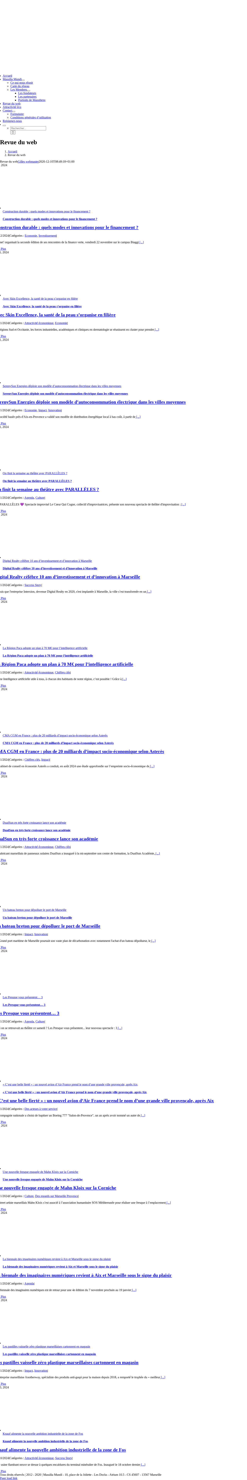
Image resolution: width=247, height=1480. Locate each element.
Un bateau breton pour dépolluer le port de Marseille (34, 910)
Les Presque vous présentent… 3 (23, 997)
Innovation (54, 410)
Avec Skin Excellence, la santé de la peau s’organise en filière (40, 298)
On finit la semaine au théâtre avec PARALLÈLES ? (35, 473)
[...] (141, 242)
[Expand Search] (4, 125)
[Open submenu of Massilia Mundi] (23, 80)
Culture (40, 497)
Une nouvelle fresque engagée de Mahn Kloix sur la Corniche (40, 1172)
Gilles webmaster (28, 161)
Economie (31, 235)
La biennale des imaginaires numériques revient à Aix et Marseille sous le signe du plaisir (57, 1259)
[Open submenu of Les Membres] (28, 90)
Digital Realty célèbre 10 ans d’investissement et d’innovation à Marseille (47, 560)
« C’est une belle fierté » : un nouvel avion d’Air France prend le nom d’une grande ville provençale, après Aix (70, 1084)
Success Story (33, 585)
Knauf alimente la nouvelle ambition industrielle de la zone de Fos (43, 1433)
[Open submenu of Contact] (13, 111)
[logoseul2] (112, 25)
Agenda (29, 497)
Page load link (8, 1478)
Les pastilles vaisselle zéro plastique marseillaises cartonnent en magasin (46, 1346)
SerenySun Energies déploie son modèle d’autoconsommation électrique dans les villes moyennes (62, 386)
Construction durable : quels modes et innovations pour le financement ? (46, 211)
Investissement (47, 235)
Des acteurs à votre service (41, 1108)
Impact (42, 410)
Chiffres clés (62, 672)
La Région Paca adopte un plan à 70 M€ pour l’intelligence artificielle (45, 648)
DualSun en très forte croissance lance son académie (34, 822)
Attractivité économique (38, 323)
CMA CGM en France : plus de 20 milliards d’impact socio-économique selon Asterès (55, 735)
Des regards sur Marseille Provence (56, 1196)
